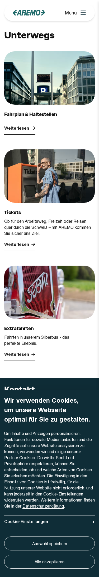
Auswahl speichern (49, 543)
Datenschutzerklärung (43, 505)
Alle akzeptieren (49, 561)
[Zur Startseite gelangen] (29, 12)
